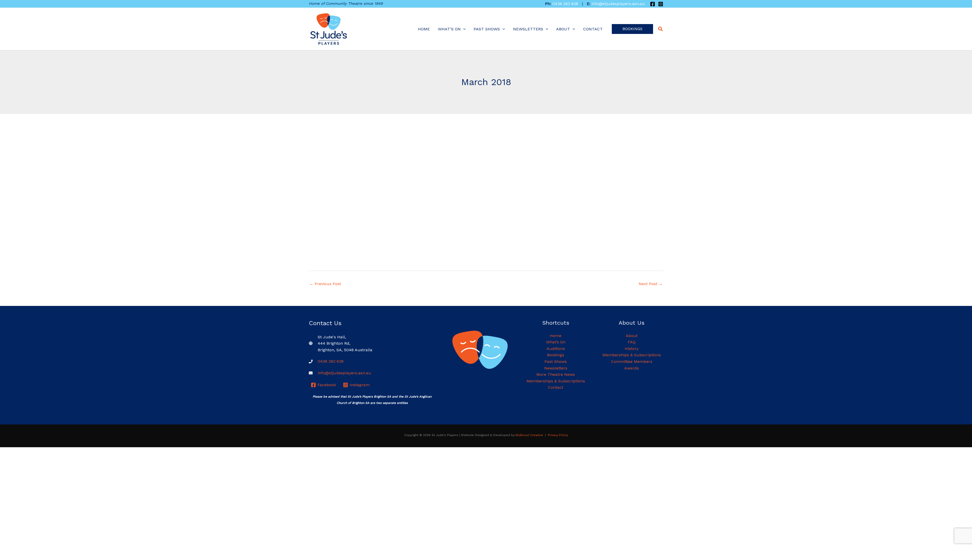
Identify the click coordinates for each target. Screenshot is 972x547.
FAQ (632, 342)
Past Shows (487, 29)
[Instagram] (660, 4)
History (631, 348)
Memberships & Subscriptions (555, 381)
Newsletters (528, 29)
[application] (463, 29)
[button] (632, 29)
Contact (593, 29)
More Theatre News (555, 374)
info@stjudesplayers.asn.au (618, 3)
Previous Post (325, 283)
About (563, 29)
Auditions (555, 348)
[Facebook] (652, 4)
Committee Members (631, 361)
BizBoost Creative (529, 435)
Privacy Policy (558, 435)
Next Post (651, 283)
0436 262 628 (565, 3)
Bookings (555, 355)
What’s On (449, 29)
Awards (631, 368)
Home (424, 29)
